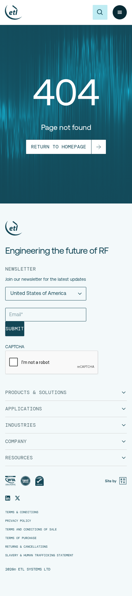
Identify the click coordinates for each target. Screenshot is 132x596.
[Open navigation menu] (119, 12)
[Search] (100, 12)
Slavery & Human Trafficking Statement (39, 555)
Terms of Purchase (21, 538)
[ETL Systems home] (13, 12)
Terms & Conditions (21, 512)
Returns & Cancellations (26, 547)
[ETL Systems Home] (56, 228)
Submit (15, 328)
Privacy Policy (18, 521)
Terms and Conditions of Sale (31, 529)
